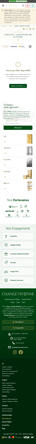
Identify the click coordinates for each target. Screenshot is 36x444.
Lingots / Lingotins (7, 367)
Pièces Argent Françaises (9, 389)
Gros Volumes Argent (8, 387)
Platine (10, 26)
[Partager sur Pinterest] (33, 29)
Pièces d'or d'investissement (10, 371)
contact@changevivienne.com (20, 347)
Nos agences (6, 418)
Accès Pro (5, 425)
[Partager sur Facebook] (24, 29)
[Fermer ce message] (33, 10)
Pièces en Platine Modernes (9, 399)
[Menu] (3, 5)
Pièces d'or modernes (8, 373)
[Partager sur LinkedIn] (30, 29)
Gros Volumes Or (6, 369)
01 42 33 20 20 (20, 343)
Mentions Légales (28, 434)
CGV (16, 434)
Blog (3, 428)
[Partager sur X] (27, 29)
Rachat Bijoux (7, 422)
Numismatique (6, 375)
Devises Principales (7, 408)
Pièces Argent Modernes (9, 383)
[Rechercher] (23, 5)
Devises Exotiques (7, 411)
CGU (20, 434)
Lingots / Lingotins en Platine (10, 401)
